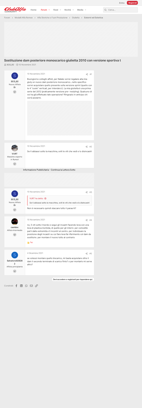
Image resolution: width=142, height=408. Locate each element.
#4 (90, 220)
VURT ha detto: (36, 198)
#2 (90, 146)
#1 (91, 74)
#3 (90, 192)
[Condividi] (87, 74)
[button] (49, 10)
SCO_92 (10, 64)
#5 (90, 253)
